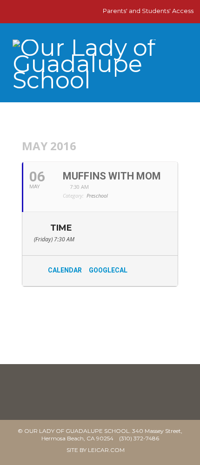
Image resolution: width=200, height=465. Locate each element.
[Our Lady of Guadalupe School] (100, 68)
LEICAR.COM (106, 449)
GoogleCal (108, 270)
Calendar (65, 270)
